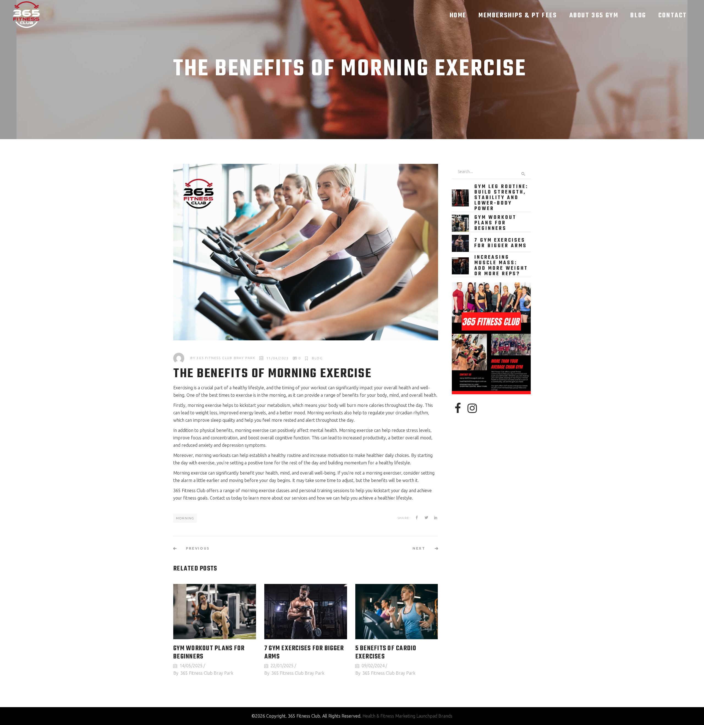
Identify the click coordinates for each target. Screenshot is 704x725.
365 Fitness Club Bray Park (226, 358)
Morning (185, 518)
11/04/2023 (277, 358)
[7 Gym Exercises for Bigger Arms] (305, 611)
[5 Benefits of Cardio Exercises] (396, 611)
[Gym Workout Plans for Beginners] (214, 611)
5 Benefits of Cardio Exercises (386, 653)
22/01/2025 (282, 665)
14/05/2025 (191, 665)
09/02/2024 (373, 665)
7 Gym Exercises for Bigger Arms (304, 653)
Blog (317, 358)
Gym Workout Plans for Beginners (208, 653)
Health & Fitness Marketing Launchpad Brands (407, 715)
